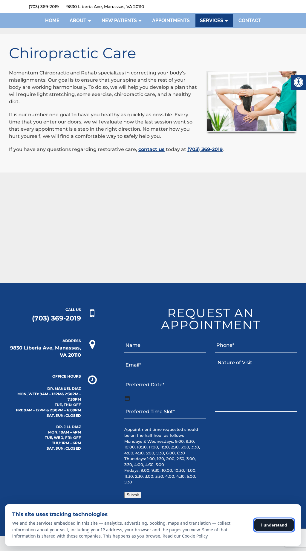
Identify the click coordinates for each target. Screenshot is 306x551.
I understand (274, 525)
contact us (151, 149)
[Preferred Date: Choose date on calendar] (127, 398)
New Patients (119, 20)
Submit (133, 495)
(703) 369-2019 (44, 6)
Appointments (171, 20)
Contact (249, 20)
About (78, 20)
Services (211, 20)
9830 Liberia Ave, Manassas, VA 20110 (105, 6)
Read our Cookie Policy (185, 536)
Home (52, 20)
